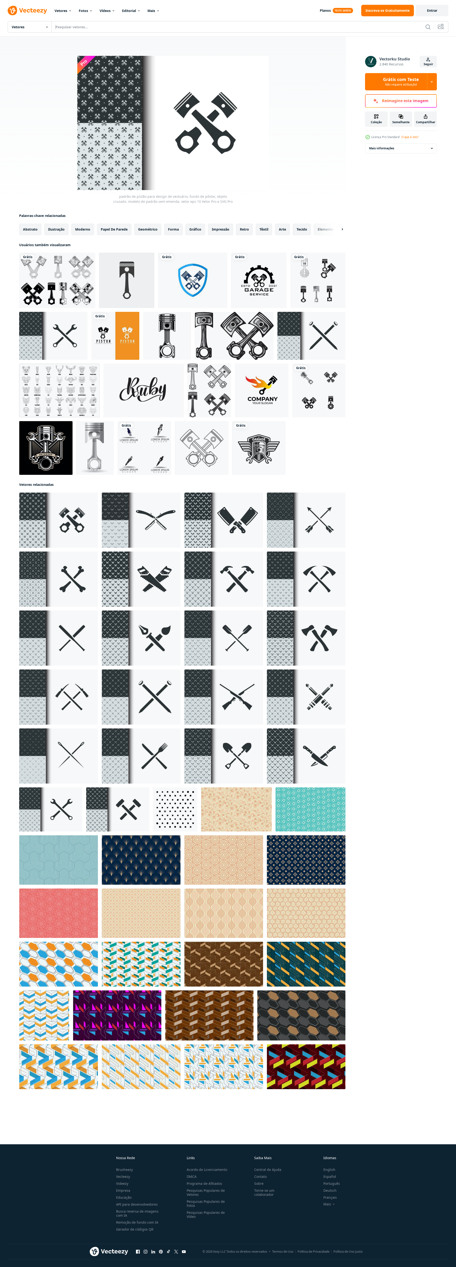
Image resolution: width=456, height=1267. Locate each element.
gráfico (195, 229)
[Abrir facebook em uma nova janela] (138, 1252)
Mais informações (381, 148)
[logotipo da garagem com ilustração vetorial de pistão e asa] (259, 448)
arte (282, 229)
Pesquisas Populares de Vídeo (206, 1214)
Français (330, 1197)
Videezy (122, 1183)
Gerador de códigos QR (134, 1229)
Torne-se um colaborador (264, 1192)
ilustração (56, 229)
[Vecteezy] (27, 10)
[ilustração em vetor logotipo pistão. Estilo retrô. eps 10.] (46, 448)
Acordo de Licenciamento (207, 1169)
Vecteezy (123, 1176)
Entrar (432, 10)
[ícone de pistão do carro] (234, 336)
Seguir (428, 64)
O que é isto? (409, 137)
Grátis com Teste (401, 82)
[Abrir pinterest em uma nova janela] (161, 1252)
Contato (260, 1176)
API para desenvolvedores (137, 1204)
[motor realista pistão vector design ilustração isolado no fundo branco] (57, 280)
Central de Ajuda (267, 1169)
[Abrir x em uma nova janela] (176, 1252)
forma (173, 229)
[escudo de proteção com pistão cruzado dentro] (192, 280)
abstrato (30, 229)
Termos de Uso (282, 1251)
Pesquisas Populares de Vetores (206, 1192)
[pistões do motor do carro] (209, 390)
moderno (82, 229)
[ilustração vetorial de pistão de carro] (95, 448)
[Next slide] (338, 229)
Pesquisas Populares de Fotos (206, 1203)
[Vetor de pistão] (167, 336)
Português (331, 1183)
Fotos (83, 10)
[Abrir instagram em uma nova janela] (145, 1252)
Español (329, 1176)
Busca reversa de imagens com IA (137, 1213)
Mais (151, 10)
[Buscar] (428, 27)
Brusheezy (124, 1169)
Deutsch (330, 1190)
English (329, 1169)
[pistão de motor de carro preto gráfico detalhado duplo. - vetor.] (201, 448)
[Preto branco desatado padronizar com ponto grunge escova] (175, 809)
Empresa (123, 1190)
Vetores (61, 10)
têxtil (263, 229)
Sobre (259, 1183)
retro (244, 229)
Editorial (129, 10)
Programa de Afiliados (204, 1183)
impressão (220, 229)
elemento (325, 229)
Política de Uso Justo (348, 1251)
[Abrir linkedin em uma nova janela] (153, 1252)
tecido (302, 229)
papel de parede (114, 229)
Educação (123, 1197)
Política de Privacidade (313, 1251)
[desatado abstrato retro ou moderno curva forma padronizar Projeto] (236, 809)
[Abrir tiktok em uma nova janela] (168, 1252)
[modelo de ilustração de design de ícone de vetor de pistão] (317, 280)
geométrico (148, 229)
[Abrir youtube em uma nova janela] (184, 1252)
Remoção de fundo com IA (137, 1222)
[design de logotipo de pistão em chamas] (261, 390)
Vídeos (105, 10)
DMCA (192, 1176)
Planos (325, 10)
